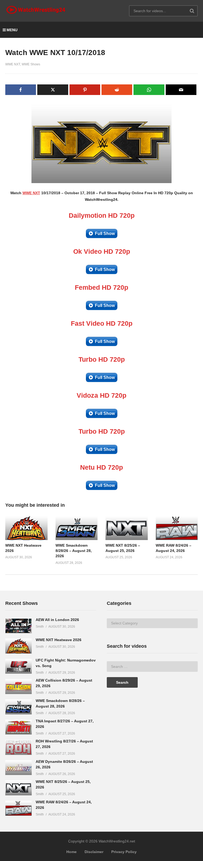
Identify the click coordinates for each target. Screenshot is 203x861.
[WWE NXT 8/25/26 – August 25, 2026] (18, 787)
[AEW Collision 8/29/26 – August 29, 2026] (18, 686)
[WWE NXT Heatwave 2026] (18, 646)
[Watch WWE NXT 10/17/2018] (26, 528)
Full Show (105, 233)
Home (71, 852)
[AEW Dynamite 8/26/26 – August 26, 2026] (18, 767)
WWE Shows (31, 64)
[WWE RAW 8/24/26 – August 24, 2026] (18, 808)
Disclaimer (94, 852)
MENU (12, 30)
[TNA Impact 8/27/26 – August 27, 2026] (18, 727)
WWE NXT (12, 64)
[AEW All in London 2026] (18, 625)
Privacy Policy (124, 852)
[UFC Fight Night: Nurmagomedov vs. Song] (18, 666)
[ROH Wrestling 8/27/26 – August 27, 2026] (18, 747)
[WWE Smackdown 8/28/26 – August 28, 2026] (18, 706)
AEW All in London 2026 (57, 620)
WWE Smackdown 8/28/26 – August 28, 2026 (74, 550)
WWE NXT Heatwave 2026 (58, 640)
